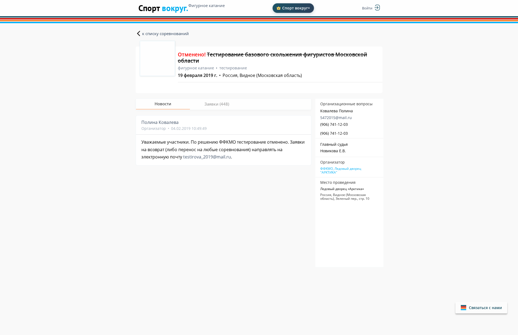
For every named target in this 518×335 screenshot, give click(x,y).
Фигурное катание (206, 5)
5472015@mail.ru (336, 117)
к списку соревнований (165, 33)
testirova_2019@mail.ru (207, 157)
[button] (481, 307)
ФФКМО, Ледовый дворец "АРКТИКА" (340, 170)
